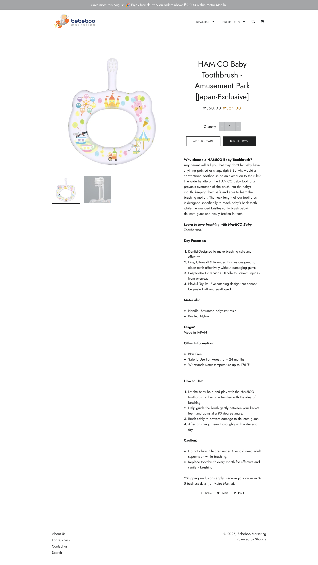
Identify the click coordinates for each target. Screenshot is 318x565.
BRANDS (203, 22)
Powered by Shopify (251, 539)
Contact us (59, 546)
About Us (58, 533)
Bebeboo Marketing (252, 533)
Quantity (210, 126)
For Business (61, 540)
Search (57, 552)
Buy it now (239, 141)
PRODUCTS (231, 22)
